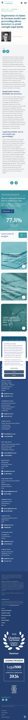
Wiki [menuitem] (2, 625)
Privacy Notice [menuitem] (3, 710)
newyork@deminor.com (10, 453)
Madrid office (5, 516)
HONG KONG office (7, 478)
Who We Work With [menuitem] (6, 615)
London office (6, 421)
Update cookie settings (5, 717)
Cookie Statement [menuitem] (4, 712)
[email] (7, 51)
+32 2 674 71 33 (7, 561)
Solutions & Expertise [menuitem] (6, 610)
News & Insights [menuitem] (5, 620)
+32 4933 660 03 (8, 474)
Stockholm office (7, 532)
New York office (6, 442)
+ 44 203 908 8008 (8, 436)
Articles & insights (7, 11)
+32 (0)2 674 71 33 (8, 396)
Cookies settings (14, 368)
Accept (14, 371)
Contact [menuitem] (3, 622)
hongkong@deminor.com (10, 491)
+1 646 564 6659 (8, 455)
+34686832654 (7, 527)
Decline (14, 375)
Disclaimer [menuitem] (3, 714)
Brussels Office (6, 380)
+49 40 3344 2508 (8, 511)
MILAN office (5, 460)
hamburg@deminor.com (10, 508)
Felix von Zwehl (17, 36)
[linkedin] (4, 51)
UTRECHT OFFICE (6, 549)
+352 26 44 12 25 (8, 416)
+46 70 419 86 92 (8, 544)
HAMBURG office (6, 499)
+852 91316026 (7, 494)
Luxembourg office (7, 401)
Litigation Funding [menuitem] (5, 613)
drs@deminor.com (8, 393)
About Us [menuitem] (3, 617)
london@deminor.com (9, 434)
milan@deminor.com (9, 471)
